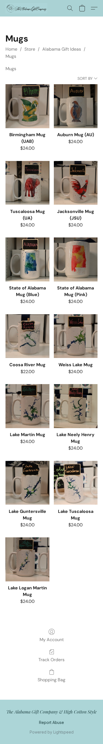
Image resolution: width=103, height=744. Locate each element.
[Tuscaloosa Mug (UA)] (27, 183)
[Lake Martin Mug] (27, 406)
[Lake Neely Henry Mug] (76, 406)
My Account (52, 639)
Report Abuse (51, 722)
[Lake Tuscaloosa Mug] (76, 483)
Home (11, 49)
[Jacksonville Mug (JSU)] (76, 183)
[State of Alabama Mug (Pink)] (76, 259)
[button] (27, 8)
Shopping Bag (51, 680)
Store (29, 49)
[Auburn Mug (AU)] (76, 106)
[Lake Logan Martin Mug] (27, 559)
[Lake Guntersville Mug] (27, 483)
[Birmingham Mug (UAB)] (27, 106)
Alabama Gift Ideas (61, 49)
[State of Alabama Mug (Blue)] (27, 259)
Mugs (10, 56)
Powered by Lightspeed (52, 732)
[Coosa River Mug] (27, 336)
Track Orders (51, 660)
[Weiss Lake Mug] (76, 336)
